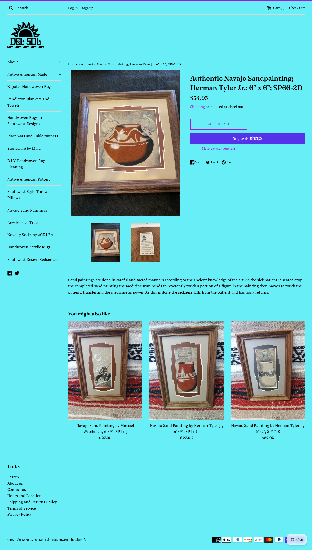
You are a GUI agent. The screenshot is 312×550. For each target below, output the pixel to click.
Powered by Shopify (72, 540)
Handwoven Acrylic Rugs (28, 247)
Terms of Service (21, 508)
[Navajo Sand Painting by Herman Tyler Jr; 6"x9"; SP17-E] (268, 370)
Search (13, 477)
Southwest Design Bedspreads (33, 259)
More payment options (219, 148)
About (34, 62)
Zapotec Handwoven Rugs (29, 86)
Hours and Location (24, 495)
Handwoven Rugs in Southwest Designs (24, 120)
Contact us (16, 489)
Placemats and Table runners (32, 136)
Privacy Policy (19, 514)
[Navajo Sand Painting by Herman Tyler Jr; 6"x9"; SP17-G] (186, 370)
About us (15, 483)
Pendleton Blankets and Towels (28, 102)
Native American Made (34, 74)
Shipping (197, 106)
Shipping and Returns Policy (32, 501)
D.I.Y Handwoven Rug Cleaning (26, 164)
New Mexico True (22, 222)
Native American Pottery (28, 179)
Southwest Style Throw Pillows (27, 194)
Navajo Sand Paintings (27, 210)
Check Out (297, 7)
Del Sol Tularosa (45, 540)
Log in (73, 7)
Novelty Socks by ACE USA (30, 234)
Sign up (87, 7)
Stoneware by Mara (24, 148)
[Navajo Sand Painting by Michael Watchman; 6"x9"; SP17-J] (105, 370)
